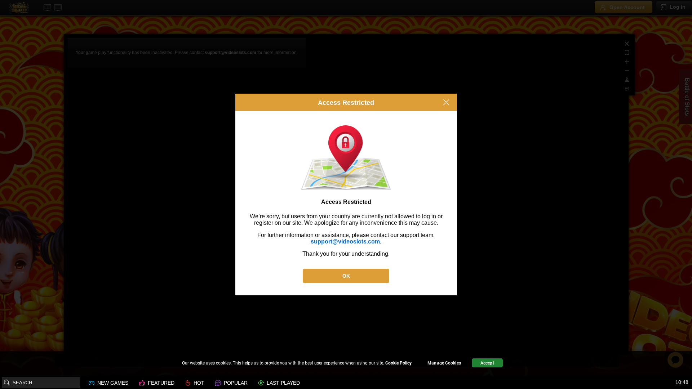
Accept (487, 363)
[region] (346, 364)
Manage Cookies (444, 363)
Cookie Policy (398, 363)
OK (346, 276)
